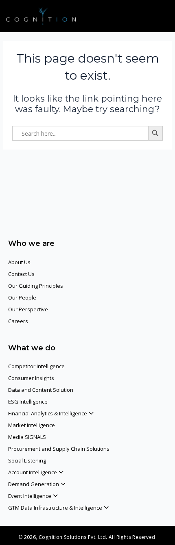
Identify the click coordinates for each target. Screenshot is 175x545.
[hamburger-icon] (156, 16)
